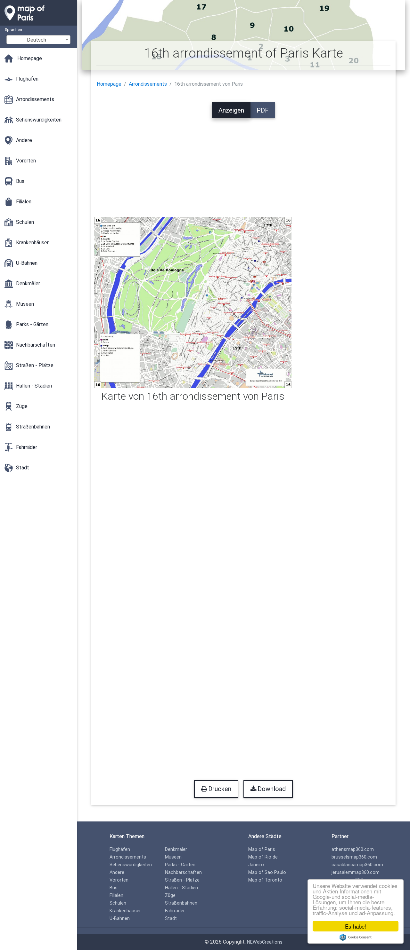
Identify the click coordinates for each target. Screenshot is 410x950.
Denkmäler (176, 849)
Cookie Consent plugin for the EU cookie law (356, 937)
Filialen (116, 895)
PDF (263, 110)
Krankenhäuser (125, 911)
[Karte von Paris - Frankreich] (38, 22)
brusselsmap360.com (354, 857)
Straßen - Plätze (182, 880)
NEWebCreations (265, 942)
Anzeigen (231, 110)
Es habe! (355, 926)
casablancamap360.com (357, 865)
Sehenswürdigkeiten (131, 865)
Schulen (118, 903)
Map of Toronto (265, 880)
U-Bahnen (120, 918)
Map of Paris (261, 849)
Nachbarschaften (183, 872)
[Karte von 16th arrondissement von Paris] (192, 302)
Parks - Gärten (180, 865)
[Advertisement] (243, 163)
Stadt (171, 918)
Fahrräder (175, 911)
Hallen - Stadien (181, 888)
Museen (173, 857)
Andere (117, 872)
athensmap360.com (353, 849)
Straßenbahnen (181, 903)
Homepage (109, 84)
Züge (170, 895)
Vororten (119, 880)
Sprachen (13, 29)
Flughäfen (120, 849)
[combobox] (38, 39)
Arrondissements (148, 84)
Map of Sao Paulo (267, 872)
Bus (114, 888)
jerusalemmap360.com (356, 872)
